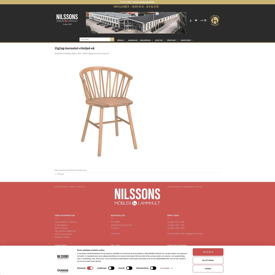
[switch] (111, 268)
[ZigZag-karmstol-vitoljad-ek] (108, 111)
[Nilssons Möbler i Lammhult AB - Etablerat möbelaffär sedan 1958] (67, 20)
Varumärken (145, 40)
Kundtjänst (186, 40)
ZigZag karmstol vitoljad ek (98, 53)
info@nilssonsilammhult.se (121, 225)
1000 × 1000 (81, 53)
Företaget (171, 40)
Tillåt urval (208, 260)
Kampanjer (133, 40)
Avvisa (208, 269)
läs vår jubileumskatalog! (144, 2)
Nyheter (158, 40)
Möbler (120, 40)
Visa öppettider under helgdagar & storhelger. (185, 233)
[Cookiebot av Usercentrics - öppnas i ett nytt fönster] (62, 270)
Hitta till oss (115, 233)
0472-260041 (115, 222)
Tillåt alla (208, 252)
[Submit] (112, 39)
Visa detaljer (165, 268)
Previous (59, 174)
